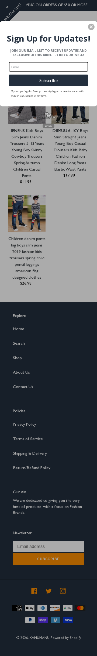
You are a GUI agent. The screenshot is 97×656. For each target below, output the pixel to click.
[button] (91, 27)
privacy (48, 125)
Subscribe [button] (48, 80)
